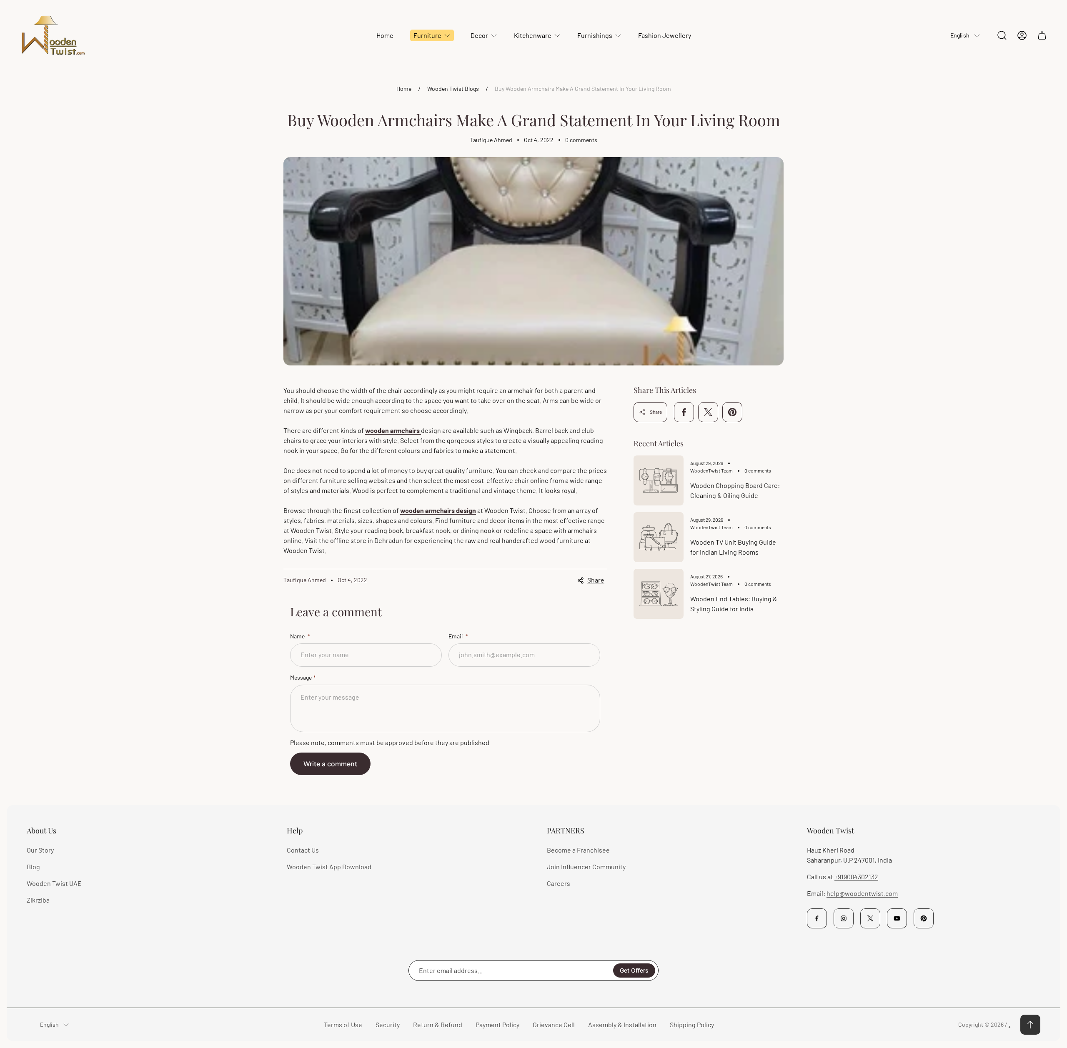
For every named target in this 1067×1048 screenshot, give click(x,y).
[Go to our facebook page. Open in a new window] (817, 918)
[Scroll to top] (1030, 1025)
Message (301, 677)
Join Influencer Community (586, 866)
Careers (558, 883)
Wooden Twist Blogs (453, 88)
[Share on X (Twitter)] (708, 412)
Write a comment (330, 764)
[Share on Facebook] (684, 412)
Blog (33, 866)
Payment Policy (497, 1024)
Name (298, 636)
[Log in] (1022, 35)
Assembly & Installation (622, 1024)
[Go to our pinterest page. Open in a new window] (924, 918)
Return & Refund (437, 1024)
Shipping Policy (692, 1024)
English (959, 35)
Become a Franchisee (578, 850)
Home (403, 88)
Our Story (40, 850)
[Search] (1002, 35)
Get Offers (634, 970)
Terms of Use (343, 1024)
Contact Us (303, 850)
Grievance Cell (554, 1024)
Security (388, 1024)
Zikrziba (38, 900)
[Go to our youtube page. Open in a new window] (897, 918)
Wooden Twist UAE (54, 883)
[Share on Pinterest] (732, 412)
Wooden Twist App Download (329, 866)
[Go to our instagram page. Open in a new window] (844, 918)
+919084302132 (856, 876)
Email (456, 636)
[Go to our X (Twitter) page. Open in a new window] (870, 918)
